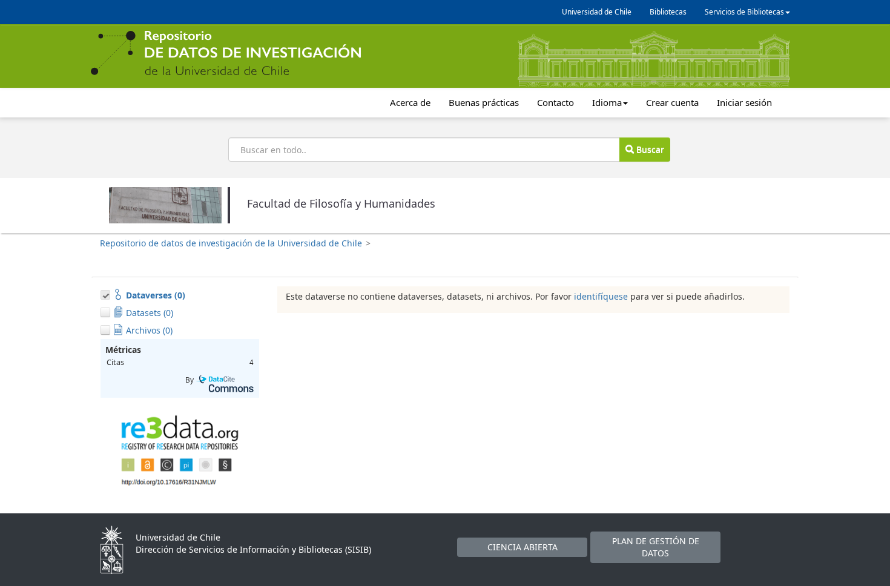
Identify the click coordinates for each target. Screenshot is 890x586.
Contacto (555, 102)
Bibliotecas (668, 12)
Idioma (607, 102)
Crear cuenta (672, 102)
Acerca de (410, 102)
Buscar (649, 149)
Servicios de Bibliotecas (744, 12)
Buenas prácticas (484, 102)
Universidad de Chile (596, 12)
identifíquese (601, 296)
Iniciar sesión (744, 102)
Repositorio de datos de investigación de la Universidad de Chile (231, 243)
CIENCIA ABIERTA (522, 547)
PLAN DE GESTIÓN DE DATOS (655, 547)
